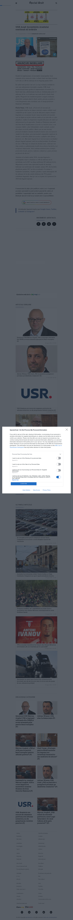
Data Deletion (26, 490)
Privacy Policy (46, 490)
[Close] (67, 430)
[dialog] (36, 460)
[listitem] (36, 454)
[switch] (58, 458)
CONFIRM (23, 483)
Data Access (36, 490)
